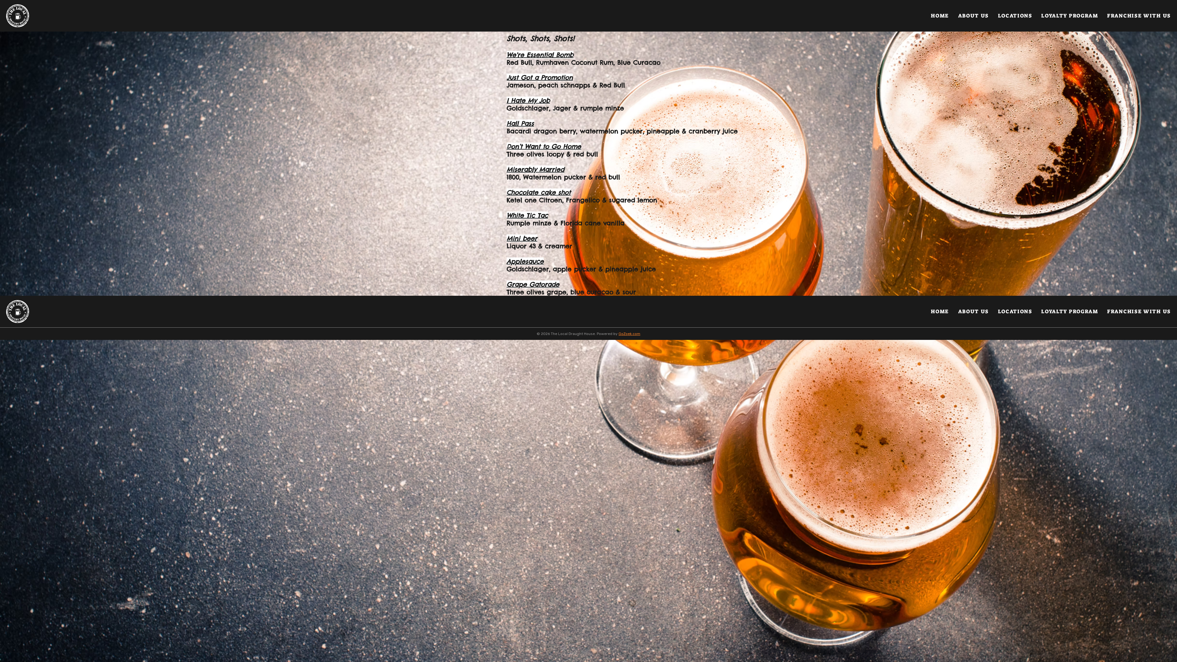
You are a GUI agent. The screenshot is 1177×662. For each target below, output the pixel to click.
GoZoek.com (629, 334)
